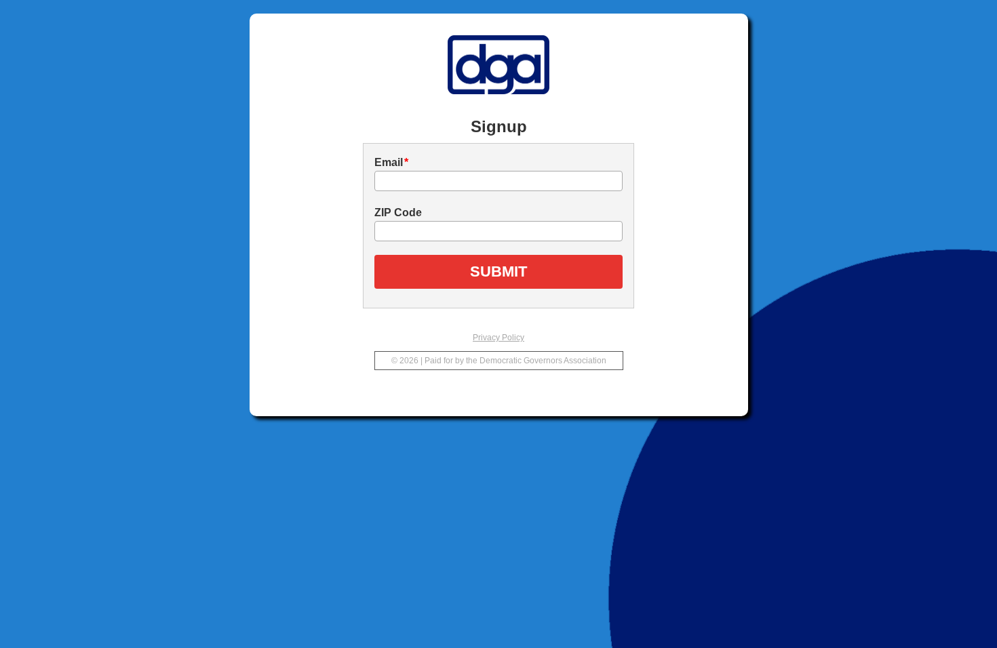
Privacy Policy (498, 337)
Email (391, 162)
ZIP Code (398, 212)
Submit (498, 271)
